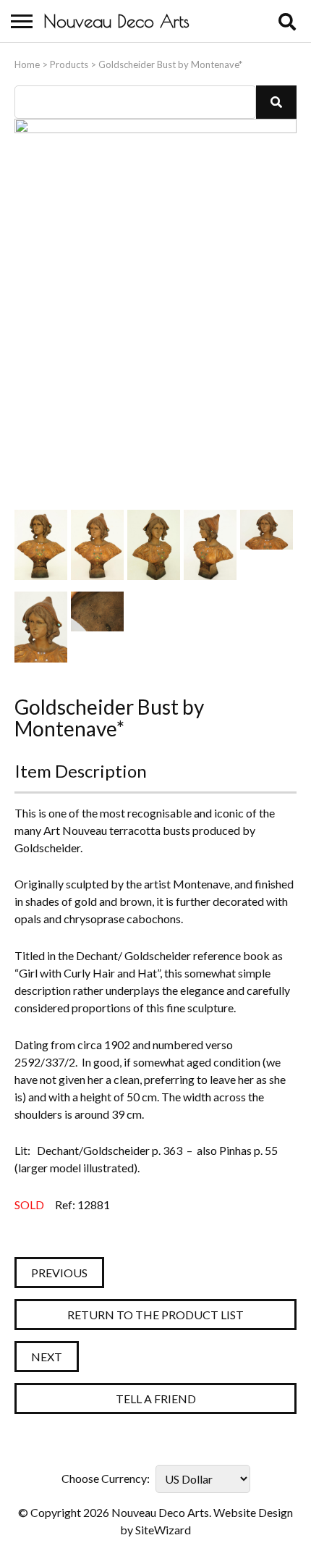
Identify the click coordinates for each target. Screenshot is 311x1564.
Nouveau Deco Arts (116, 21)
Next (46, 1356)
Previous (59, 1272)
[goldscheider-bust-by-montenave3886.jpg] (266, 545)
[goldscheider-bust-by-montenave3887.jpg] (40, 627)
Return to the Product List (155, 1314)
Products (69, 64)
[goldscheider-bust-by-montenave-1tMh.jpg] (97, 545)
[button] (276, 102)
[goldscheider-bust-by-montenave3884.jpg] (153, 545)
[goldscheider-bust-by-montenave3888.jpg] (97, 627)
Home (27, 64)
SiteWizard (163, 1529)
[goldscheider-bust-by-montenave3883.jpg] (40, 545)
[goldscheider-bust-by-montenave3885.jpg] (210, 545)
